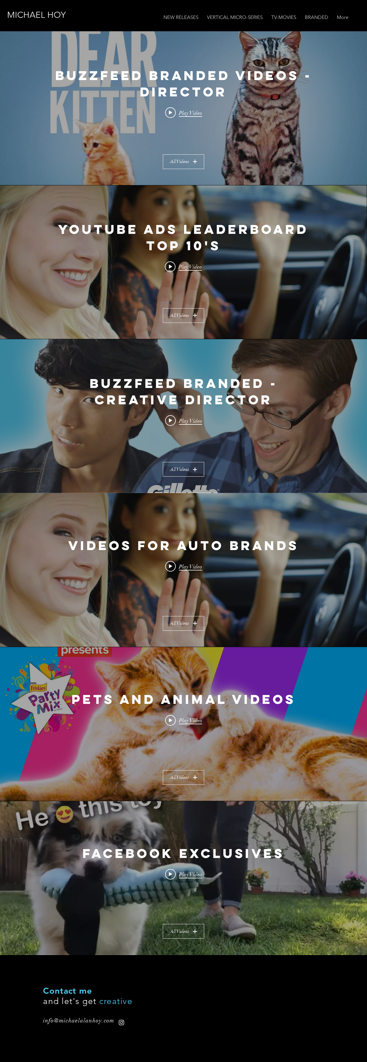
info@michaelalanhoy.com (78, 1020)
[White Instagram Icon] (121, 1022)
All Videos (179, 161)
